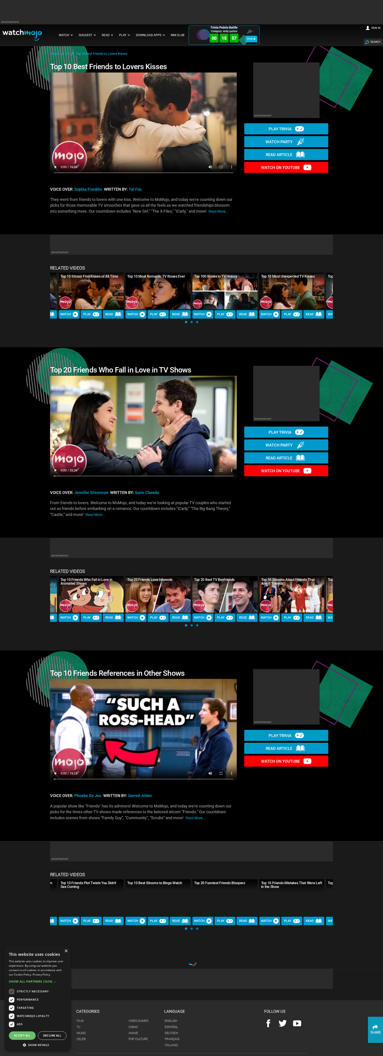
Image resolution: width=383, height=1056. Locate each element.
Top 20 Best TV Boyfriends (214, 580)
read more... (218, 211)
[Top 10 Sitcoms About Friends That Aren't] (291, 594)
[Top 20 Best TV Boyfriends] (225, 594)
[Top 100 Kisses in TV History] (225, 291)
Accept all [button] (22, 1035)
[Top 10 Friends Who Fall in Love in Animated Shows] (91, 594)
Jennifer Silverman (91, 492)
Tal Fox (135, 189)
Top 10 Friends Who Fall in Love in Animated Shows (86, 582)
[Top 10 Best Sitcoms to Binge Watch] (158, 897)
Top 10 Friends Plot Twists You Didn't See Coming (88, 885)
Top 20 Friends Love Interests (149, 580)
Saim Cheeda (147, 492)
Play (87, 314)
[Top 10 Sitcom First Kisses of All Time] (91, 291)
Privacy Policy (41, 974)
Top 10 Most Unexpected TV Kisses (288, 276)
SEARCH (375, 41)
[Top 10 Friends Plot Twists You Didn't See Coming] (91, 897)
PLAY (250, 38)
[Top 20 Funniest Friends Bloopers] (225, 897)
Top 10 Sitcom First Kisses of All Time (89, 276)
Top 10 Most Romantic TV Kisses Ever (156, 276)
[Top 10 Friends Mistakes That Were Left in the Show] (291, 897)
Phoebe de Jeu (87, 795)
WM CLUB (177, 35)
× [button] (66, 951)
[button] (186, 322)
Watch (65, 314)
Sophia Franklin (88, 189)
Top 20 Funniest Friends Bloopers (219, 883)
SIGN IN (376, 27)
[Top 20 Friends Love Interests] (158, 594)
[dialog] (37, 999)
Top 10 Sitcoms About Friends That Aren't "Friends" (288, 582)
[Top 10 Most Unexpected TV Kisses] (291, 291)
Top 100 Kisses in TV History (215, 276)
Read (109, 314)
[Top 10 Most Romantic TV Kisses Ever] (158, 291)
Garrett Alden (140, 795)
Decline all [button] (52, 1035)
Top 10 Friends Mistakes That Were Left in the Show (291, 885)
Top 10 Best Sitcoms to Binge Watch (154, 883)
